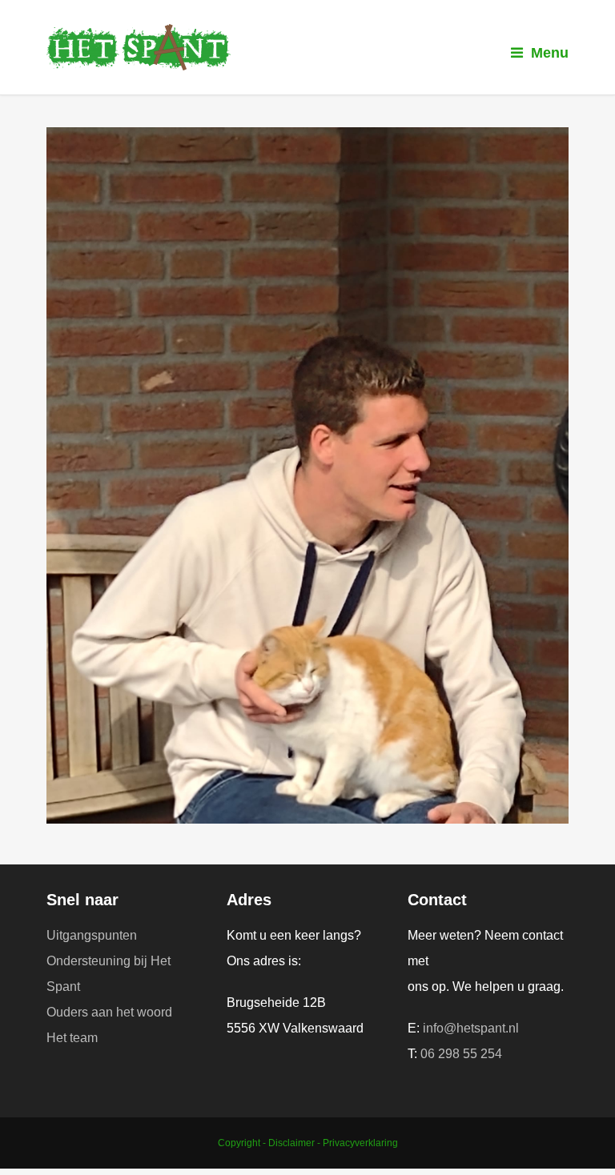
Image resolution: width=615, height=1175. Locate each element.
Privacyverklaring (360, 1143)
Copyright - (243, 1143)
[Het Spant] (307, 47)
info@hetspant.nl (471, 1028)
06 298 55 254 (461, 1054)
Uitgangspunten (91, 935)
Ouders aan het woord (109, 1012)
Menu (550, 53)
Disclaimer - (295, 1143)
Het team (72, 1038)
